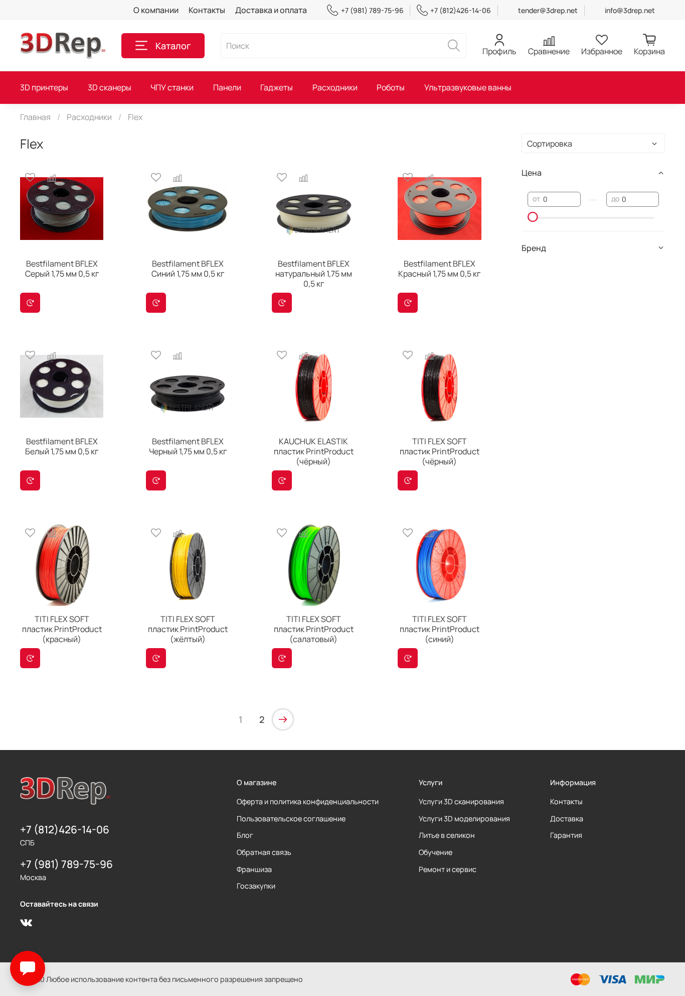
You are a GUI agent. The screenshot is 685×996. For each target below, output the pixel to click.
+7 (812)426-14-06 (460, 10)
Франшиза (254, 869)
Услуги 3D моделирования (464, 818)
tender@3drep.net (548, 10)
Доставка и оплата (271, 10)
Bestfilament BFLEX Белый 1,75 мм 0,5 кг (61, 446)
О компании (156, 10)
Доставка (566, 818)
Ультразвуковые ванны (467, 87)
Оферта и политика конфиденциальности (308, 801)
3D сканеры (109, 87)
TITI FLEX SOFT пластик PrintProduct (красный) (62, 629)
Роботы (391, 87)
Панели (227, 87)
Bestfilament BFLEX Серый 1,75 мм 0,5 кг (62, 268)
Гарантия (566, 835)
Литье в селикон (447, 835)
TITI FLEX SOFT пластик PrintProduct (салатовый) (314, 629)
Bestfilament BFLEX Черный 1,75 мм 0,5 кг (188, 446)
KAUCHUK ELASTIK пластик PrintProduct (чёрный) (314, 451)
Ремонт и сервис (447, 869)
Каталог (173, 46)
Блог (245, 835)
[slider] (532, 216)
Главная (35, 116)
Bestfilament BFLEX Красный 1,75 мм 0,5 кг (439, 268)
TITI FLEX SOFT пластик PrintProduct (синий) (439, 629)
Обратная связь (264, 852)
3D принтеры (44, 87)
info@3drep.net (630, 10)
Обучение (435, 852)
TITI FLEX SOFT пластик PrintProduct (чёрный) (439, 451)
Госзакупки (256, 886)
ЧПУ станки (172, 87)
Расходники (335, 87)
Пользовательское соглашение (291, 818)
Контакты (207, 10)
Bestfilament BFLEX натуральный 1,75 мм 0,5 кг (313, 273)
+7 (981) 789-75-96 (372, 10)
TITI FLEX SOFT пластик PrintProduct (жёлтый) (188, 629)
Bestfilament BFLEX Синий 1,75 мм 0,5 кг (187, 268)
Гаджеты (276, 87)
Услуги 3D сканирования (461, 801)
